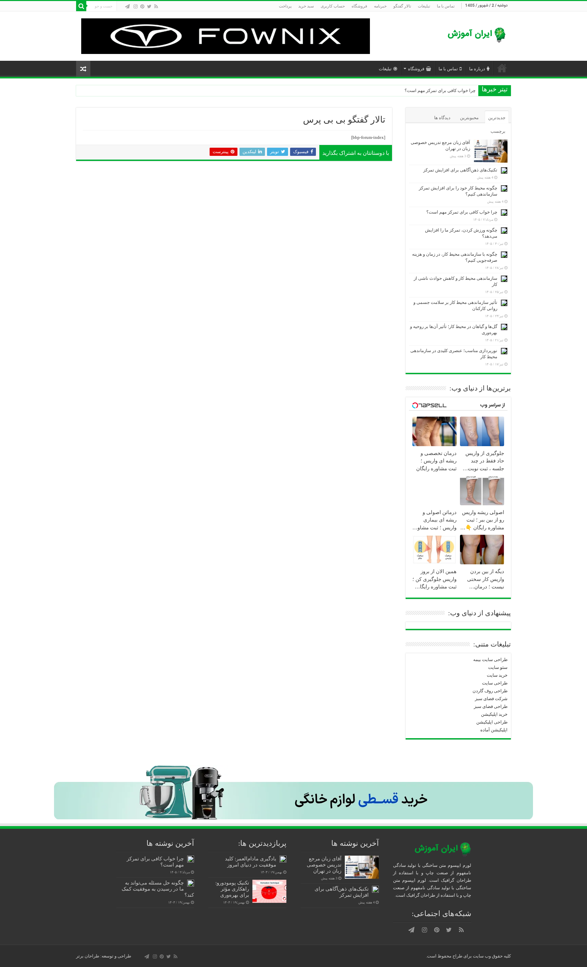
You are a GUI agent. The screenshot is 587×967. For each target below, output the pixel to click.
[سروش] (121, 7)
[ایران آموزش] (475, 35)
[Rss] (156, 6)
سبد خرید (306, 6)
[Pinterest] (142, 6)
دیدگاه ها (442, 117)
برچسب (498, 131)
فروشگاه (359, 6)
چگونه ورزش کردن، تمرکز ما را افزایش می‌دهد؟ (431, 90)
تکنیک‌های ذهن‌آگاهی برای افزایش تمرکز (460, 169)
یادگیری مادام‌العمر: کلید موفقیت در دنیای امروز (250, 862)
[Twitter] (149, 6)
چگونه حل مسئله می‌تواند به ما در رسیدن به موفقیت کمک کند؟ (158, 889)
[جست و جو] (81, 6)
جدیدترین (496, 117)
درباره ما (477, 68)
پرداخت (285, 6)
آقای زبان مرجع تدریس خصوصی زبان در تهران (324, 865)
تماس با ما (446, 6)
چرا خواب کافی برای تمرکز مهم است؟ (461, 212)
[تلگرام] (127, 6)
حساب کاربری (333, 6)
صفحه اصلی (502, 68)
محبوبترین (469, 117)
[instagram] (135, 6)
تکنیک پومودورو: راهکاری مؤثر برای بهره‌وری (232, 889)
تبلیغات (424, 6)
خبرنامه (380, 6)
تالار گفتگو (402, 6)
